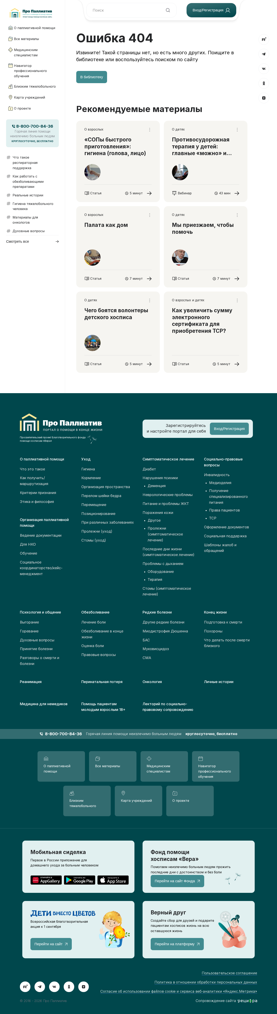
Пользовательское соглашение (229, 973)
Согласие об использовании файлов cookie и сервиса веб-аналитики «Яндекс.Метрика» (178, 991)
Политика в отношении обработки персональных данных (206, 982)
